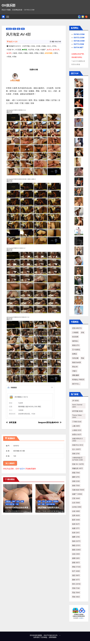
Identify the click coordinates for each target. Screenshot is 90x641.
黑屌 (9, 56)
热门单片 (49, 501)
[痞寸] (79, 181)
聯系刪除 (53, 637)
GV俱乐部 (8, 5)
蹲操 (36, 53)
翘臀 (76, 537)
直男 (10, 53)
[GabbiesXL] (79, 260)
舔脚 (76, 558)
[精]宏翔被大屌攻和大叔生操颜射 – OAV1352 (56, 507)
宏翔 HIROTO (77, 328)
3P (75, 400)
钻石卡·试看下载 (10, 504)
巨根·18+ (11, 49)
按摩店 (74, 354)
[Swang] (79, 102)
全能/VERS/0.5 (77, 440)
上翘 (76, 426)
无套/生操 (78, 490)
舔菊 (76, 562)
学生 (54, 46)
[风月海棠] (15, 76)
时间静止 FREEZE (78, 379)
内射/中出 (77, 445)
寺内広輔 (75, 358)
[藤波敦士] (79, 310)
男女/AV (75, 367)
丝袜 (33, 46)
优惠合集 (9, 29)
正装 (76, 498)
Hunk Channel (77, 406)
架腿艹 (44, 49)
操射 (76, 485)
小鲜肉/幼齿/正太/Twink (77, 459)
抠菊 (76, 473)
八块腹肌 (75, 332)
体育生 (76, 434)
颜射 (76, 580)
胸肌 (26, 53)
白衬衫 (76, 507)
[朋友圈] (79, 16)
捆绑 (76, 477)
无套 (37, 49)
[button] (86, 17)
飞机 (17, 504)
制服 (18, 29)
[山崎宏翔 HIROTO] (79, 83)
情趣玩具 (77, 468)
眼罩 (76, 520)
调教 (22, 501)
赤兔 (82, 332)
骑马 (56, 53)
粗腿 (75, 528)
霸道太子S (75, 345)
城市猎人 (75, 341)
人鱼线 (76, 430)
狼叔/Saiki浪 (76, 362)
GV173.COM (79, 37)
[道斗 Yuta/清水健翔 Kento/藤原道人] (79, 201)
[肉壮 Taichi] (79, 280)
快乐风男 (75, 337)
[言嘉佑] (79, 142)
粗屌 (15, 53)
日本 (18, 501)
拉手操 (31, 49)
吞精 (76, 453)
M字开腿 (27, 46)
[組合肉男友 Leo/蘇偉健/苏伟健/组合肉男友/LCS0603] (79, 122)
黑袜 (14, 56)
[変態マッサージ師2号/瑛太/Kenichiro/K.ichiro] (79, 162)
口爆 (39, 501)
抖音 (25, 49)
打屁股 (19, 49)
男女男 (57, 49)
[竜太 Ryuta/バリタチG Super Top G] (79, 152)
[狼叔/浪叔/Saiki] (79, 112)
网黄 (23, 29)
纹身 (75, 532)
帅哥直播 (12, 422)
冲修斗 (74, 371)
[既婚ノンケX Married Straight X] (79, 172)
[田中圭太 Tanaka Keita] (79, 221)
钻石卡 (22, 469)
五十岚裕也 (76, 349)
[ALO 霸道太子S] (79, 211)
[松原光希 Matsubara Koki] (79, 132)
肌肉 (20, 53)
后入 (49, 46)
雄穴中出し (76, 384)
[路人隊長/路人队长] (79, 251)
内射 (38, 46)
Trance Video (77, 416)
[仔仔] (79, 241)
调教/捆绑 (75, 375)
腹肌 (31, 53)
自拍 (76, 554)
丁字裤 (76, 422)
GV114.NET (78, 47)
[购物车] (82, 16)
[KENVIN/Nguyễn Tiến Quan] (79, 93)
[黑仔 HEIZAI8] (79, 191)
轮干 (76, 571)
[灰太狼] (79, 290)
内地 (14, 29)
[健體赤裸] (79, 231)
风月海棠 (49, 53)
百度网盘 (55, 501)
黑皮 (76, 592)
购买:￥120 (13, 42)
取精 (14, 501)
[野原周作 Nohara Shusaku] (79, 300)
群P (39, 504)
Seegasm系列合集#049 (48, 422)
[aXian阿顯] (79, 270)
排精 (76, 481)
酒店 (42, 53)
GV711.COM (79, 44)
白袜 (76, 511)
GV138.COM (79, 41)
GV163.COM (79, 34)
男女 (50, 49)
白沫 (76, 503)
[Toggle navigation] (7, 16)
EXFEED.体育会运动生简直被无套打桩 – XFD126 (25, 507)
